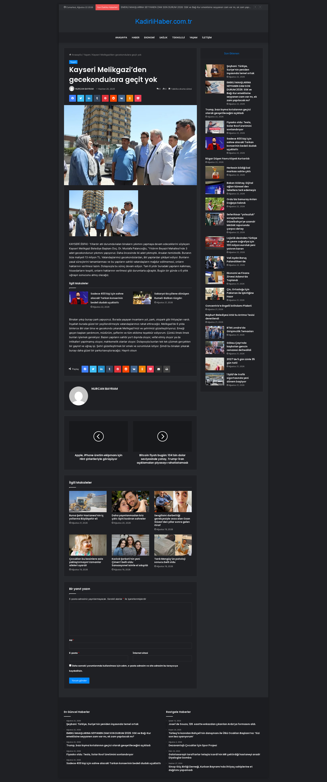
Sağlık (163, 37)
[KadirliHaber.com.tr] (163, 21)
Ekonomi (149, 37)
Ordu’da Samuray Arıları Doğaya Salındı (242, 201)
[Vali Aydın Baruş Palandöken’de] (214, 262)
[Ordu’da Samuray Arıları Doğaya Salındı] (214, 204)
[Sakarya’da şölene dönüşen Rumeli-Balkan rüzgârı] (142, 297)
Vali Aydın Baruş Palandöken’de (237, 259)
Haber (135, 37)
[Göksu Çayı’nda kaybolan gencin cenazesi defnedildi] (214, 347)
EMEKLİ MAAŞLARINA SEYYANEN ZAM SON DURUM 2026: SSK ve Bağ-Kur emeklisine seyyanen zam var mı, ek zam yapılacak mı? (190, 7)
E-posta (74, 653)
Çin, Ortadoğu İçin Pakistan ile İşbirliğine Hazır (240, 293)
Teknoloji (178, 37)
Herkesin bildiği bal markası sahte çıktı (239, 169)
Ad (71, 640)
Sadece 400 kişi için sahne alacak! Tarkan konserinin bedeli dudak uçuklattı (107, 298)
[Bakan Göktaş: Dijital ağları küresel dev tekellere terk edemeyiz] (214, 187)
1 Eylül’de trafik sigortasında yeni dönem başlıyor (238, 378)
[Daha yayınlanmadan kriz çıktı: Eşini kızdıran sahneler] (130, 501)
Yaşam (193, 37)
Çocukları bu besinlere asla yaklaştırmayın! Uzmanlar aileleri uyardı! (86, 562)
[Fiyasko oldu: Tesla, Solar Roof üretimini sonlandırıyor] (214, 127)
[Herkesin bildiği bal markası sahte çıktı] (214, 172)
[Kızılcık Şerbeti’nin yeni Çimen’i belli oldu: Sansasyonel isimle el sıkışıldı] (130, 545)
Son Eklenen (231, 53)
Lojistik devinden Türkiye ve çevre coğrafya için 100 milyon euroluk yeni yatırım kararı (242, 243)
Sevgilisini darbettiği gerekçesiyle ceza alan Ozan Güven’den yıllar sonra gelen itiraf (172, 520)
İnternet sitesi (140, 653)
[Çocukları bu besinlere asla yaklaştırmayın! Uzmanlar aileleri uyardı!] (88, 545)
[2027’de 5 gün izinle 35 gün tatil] (214, 364)
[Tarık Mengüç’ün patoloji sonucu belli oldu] (173, 545)
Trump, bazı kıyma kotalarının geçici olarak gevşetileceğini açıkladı (228, 111)
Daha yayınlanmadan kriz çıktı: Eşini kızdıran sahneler (129, 517)
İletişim (207, 37)
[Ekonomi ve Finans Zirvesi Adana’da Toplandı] (214, 277)
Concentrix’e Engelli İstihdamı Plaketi (228, 305)
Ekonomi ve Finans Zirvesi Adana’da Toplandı (238, 276)
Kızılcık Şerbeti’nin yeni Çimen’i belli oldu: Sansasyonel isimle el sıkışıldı (130, 562)
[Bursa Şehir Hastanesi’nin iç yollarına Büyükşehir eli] (88, 501)
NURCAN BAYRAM (84, 89)
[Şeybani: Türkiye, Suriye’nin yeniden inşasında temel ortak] (214, 70)
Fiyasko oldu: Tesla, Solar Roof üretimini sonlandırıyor (239, 126)
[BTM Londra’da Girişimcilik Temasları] (214, 332)
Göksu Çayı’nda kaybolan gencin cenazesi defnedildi (239, 346)
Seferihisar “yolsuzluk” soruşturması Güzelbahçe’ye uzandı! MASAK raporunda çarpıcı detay (241, 221)
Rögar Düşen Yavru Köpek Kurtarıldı (227, 158)
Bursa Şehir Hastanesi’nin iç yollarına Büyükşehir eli (86, 517)
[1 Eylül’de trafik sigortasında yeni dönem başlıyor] (214, 379)
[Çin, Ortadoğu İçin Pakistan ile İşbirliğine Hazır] (214, 294)
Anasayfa (121, 37)
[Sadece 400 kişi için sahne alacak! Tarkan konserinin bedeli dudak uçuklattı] (78, 297)
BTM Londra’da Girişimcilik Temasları (240, 329)
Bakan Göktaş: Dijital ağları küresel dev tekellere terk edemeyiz (241, 186)
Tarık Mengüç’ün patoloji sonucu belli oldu (169, 560)
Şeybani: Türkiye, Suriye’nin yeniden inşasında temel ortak (240, 69)
